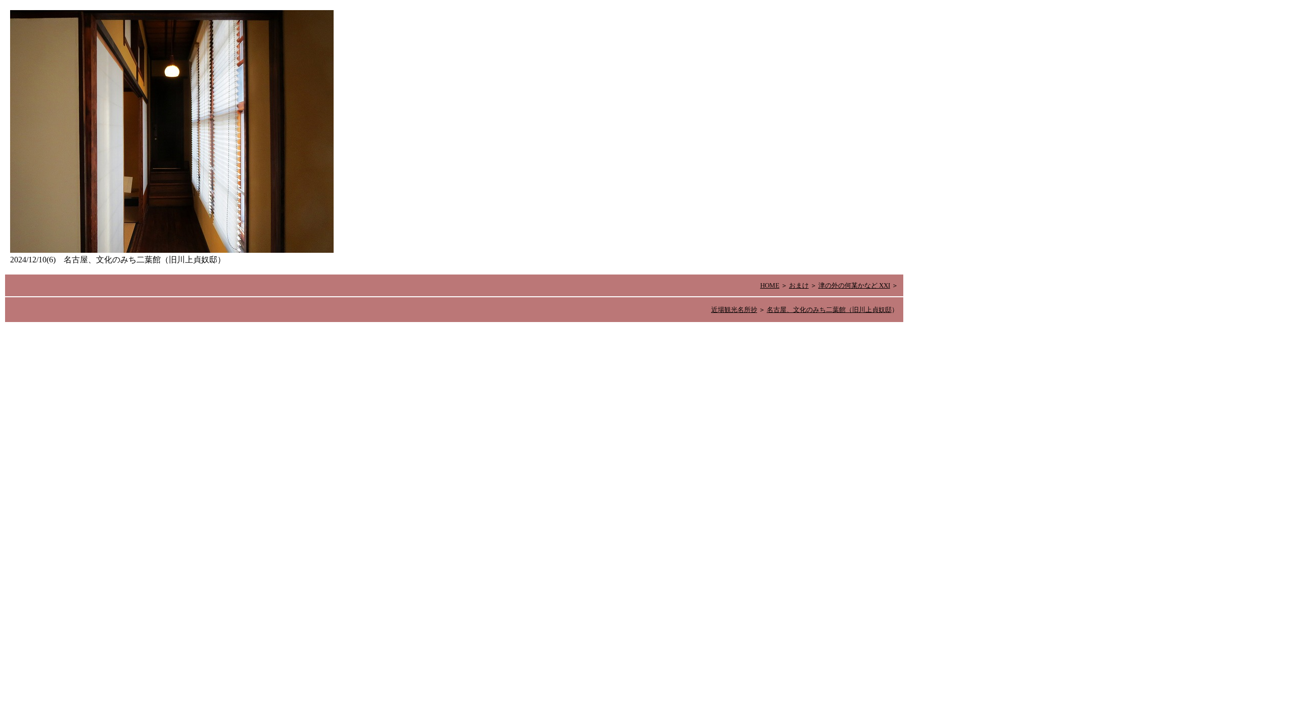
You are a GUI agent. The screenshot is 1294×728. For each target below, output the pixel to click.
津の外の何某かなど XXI (854, 285)
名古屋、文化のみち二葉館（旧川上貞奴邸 (829, 309)
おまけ (799, 285)
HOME (769, 285)
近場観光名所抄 (734, 309)
